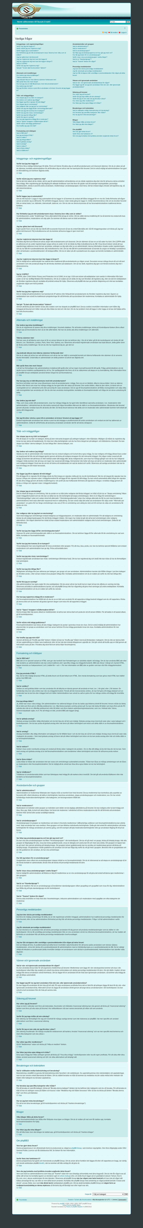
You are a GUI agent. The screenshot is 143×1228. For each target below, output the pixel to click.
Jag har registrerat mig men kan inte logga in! (31, 59)
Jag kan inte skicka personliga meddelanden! (88, 69)
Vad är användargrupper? (81, 50)
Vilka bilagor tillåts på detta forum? (84, 122)
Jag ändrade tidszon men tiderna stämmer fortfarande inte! (36, 79)
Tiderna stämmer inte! (23, 77)
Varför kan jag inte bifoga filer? (26, 115)
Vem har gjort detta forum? (81, 131)
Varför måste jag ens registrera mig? (28, 48)
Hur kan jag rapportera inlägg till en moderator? (32, 119)
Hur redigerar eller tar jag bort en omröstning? (31, 106)
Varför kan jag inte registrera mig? (27, 65)
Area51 (42, 1163)
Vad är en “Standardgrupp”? (82, 59)
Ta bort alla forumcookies (82, 1199)
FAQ (105, 32)
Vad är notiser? (21, 146)
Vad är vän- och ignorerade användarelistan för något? (91, 83)
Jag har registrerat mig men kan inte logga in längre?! (34, 61)
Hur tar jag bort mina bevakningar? (84, 114)
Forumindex (23, 28)
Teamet (70, 1199)
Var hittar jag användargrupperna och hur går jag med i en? (92, 53)
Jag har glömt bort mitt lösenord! (27, 57)
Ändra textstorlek (124, 28)
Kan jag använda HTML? (24, 135)
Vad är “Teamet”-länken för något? (84, 61)
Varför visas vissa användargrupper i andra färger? (90, 57)
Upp (20, 173)
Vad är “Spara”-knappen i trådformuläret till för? (32, 121)
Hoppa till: (88, 1194)
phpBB (62, 1203)
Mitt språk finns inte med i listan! (27, 82)
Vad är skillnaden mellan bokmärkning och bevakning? (91, 110)
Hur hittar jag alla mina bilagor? (83, 124)
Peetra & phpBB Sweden (74, 1206)
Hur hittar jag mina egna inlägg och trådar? (87, 103)
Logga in (124, 32)
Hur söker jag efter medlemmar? (84, 101)
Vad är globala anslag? (24, 142)
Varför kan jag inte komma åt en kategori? (30, 111)
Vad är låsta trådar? (23, 148)
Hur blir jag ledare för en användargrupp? (86, 55)
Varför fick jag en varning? (25, 117)
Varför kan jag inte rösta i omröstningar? (29, 113)
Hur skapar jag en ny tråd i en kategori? (29, 98)
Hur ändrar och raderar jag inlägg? (28, 100)
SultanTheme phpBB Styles (71, 1205)
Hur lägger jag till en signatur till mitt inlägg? (30, 102)
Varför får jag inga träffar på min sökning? (86, 96)
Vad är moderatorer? (80, 48)
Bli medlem (114, 32)
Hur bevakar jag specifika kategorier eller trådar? (89, 112)
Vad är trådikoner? (22, 150)
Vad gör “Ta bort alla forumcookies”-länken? (31, 68)
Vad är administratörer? (80, 46)
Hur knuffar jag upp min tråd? (26, 126)
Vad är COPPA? (21, 63)
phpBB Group (76, 1148)
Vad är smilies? (21, 137)
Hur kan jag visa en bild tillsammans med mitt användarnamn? (37, 84)
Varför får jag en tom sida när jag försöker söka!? (89, 98)
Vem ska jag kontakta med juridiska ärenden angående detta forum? (96, 136)
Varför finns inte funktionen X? (83, 134)
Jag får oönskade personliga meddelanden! (87, 71)
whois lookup (65, 1176)
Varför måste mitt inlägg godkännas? (28, 123)
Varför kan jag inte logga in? (25, 46)
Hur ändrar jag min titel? (24, 86)
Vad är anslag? (21, 144)
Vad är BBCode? (22, 133)
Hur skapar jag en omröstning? (26, 104)
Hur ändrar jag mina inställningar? (27, 75)
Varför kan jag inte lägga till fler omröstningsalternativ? (34, 108)
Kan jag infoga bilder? (23, 139)
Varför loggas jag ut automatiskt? (27, 50)
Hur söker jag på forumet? (81, 94)
